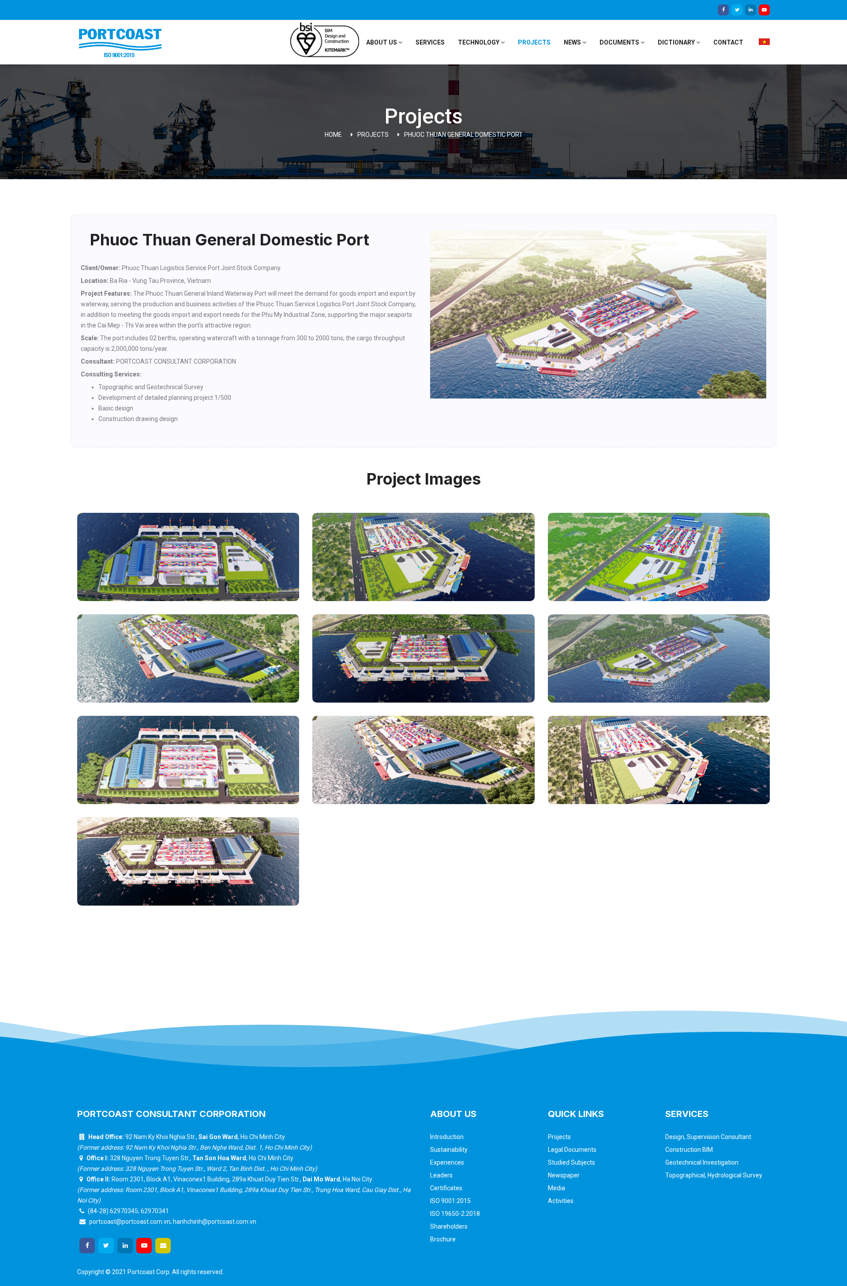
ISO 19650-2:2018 (455, 1213)
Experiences (447, 1162)
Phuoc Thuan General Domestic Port (463, 134)
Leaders (441, 1175)
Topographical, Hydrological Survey (713, 1175)
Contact (728, 42)
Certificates (446, 1188)
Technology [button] (479, 42)
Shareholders (449, 1226)
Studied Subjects (571, 1162)
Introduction (447, 1136)
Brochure (443, 1239)
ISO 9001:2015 (450, 1200)
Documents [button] (620, 42)
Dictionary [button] (677, 42)
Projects (534, 42)
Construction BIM (689, 1149)
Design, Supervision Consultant (708, 1136)
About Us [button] (382, 42)
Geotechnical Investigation (701, 1162)
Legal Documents (572, 1149)
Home (333, 134)
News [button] (573, 42)
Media (556, 1188)
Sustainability (449, 1149)
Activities (560, 1200)
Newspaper (564, 1175)
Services (430, 42)
